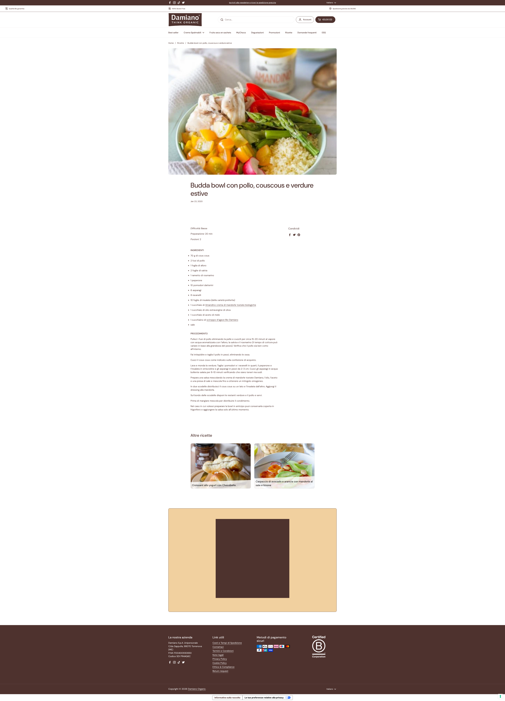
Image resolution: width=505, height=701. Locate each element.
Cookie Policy (220, 663)
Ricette (180, 43)
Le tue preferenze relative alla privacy (264, 697)
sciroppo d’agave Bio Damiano (222, 319)
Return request (220, 671)
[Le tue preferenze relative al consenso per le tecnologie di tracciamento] (500, 696)
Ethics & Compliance (223, 666)
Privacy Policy (220, 658)
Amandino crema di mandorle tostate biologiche (230, 305)
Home (171, 43)
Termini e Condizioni (223, 650)
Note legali (218, 654)
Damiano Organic (197, 688)
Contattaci (218, 646)
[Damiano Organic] (185, 19)
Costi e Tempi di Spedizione (227, 642)
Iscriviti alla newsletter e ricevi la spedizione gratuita (252, 3)
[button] (325, 19)
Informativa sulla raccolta (227, 697)
